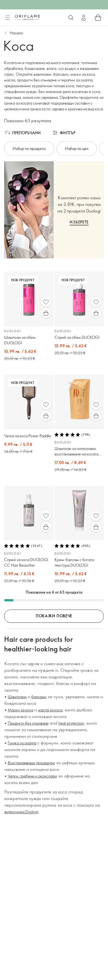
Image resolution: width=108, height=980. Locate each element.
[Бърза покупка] (46, 313)
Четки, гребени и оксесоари (32, 776)
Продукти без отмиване (28, 723)
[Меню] (7, 18)
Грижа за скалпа (22, 743)
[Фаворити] (46, 302)
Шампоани (17, 696)
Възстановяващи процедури (31, 762)
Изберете (79, 222)
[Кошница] (98, 17)
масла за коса (50, 710)
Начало (16, 33)
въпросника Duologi (21, 811)
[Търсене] (71, 17)
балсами (39, 696)
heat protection (71, 723)
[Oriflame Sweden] (27, 17)
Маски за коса (20, 710)
